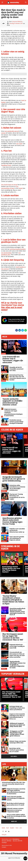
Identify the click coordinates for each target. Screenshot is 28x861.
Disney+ (4, 631)
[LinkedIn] (8, 831)
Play (3, 499)
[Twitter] (6, 831)
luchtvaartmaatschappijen (18, 249)
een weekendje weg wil (12, 131)
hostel (20, 188)
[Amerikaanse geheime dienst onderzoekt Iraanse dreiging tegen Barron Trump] (14, 502)
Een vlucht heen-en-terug (9, 184)
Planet (12, 828)
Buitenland (5, 371)
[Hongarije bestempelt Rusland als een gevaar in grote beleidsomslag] (14, 461)
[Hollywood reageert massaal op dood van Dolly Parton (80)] (5, 722)
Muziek (3, 615)
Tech (16, 828)
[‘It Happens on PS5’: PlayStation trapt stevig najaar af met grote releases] (5, 730)
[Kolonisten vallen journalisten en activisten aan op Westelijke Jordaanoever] (5, 484)
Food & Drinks (5, 541)
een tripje (19, 143)
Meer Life (18, 821)
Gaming (3, 736)
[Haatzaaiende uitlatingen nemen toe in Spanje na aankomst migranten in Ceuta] (5, 660)
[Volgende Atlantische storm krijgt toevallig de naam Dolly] (5, 643)
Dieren (3, 380)
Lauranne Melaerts (17, 21)
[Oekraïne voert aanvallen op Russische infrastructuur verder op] (5, 527)
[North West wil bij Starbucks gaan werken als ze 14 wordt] (5, 747)
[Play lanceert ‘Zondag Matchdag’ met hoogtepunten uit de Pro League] (5, 493)
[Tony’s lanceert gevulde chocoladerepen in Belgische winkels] (5, 535)
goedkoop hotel (6, 165)
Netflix (4, 564)
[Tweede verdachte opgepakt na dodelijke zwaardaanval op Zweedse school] (14, 383)
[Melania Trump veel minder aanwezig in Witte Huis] (5, 739)
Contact (4, 847)
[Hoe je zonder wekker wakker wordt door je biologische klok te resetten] (4, 814)
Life (20, 828)
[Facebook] (3, 831)
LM (3, 23)
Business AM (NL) (6, 841)
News (26, 689)
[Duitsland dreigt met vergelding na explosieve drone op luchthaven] (5, 705)
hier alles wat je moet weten (11, 308)
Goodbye (4, 842)
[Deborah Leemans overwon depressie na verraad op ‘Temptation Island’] (4, 808)
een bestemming (6, 253)
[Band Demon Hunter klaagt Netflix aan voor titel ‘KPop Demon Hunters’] (12, 553)
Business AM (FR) (17, 841)
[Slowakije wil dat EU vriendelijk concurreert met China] (5, 366)
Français (4, 834)
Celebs (3, 353)
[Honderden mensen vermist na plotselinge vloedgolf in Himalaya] (5, 418)
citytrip (3, 133)
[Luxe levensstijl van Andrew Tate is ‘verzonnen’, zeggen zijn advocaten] (14, 340)
